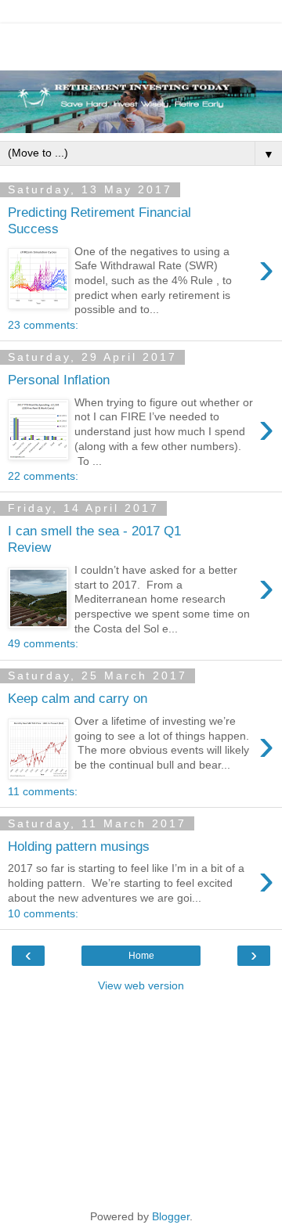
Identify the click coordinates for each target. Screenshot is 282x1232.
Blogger (171, 1216)
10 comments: (43, 913)
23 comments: (43, 325)
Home (141, 955)
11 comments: (43, 791)
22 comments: (43, 476)
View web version (141, 985)
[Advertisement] (141, 43)
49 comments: (43, 643)
